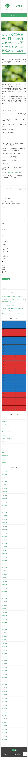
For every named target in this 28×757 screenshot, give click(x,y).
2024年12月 (4, 502)
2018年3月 (4, 705)
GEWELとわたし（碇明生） (7, 189)
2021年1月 (4, 601)
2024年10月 (4, 509)
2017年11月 (4, 718)
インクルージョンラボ (7, 438)
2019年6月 (4, 653)
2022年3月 (4, 567)
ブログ (3, 428)
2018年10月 (4, 681)
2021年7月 (4, 588)
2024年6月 (4, 522)
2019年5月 (4, 657)
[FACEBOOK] (13, 750)
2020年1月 (4, 629)
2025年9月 (4, 488)
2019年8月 (4, 646)
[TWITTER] (15, 750)
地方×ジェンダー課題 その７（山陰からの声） (13, 313)
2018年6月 (4, 694)
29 (15, 406)
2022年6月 (4, 560)
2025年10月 (4, 484)
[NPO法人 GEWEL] (14, 7)
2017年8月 (4, 729)
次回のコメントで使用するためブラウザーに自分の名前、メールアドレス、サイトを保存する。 (5, 250)
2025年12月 (4, 478)
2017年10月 (4, 722)
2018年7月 (4, 691)
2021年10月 (4, 577)
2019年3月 (4, 663)
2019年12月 (4, 632)
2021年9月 (4, 581)
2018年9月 (4, 684)
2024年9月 (4, 512)
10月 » (16, 327)
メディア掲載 (5, 455)
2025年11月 (4, 481)
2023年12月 (4, 533)
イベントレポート (6, 441)
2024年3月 (4, 529)
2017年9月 (4, 725)
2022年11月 (4, 550)
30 (15, 409)
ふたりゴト (4, 417)
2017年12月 (4, 715)
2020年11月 (4, 605)
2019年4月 (4, 660)
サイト (3, 235)
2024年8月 (4, 515)
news (3, 448)
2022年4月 (4, 564)
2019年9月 (4, 643)
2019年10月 (4, 639)
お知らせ (4, 435)
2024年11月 (4, 505)
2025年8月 (4, 491)
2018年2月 (4, 708)
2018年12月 (4, 674)
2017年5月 (4, 739)
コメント (4, 207)
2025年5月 (4, 495)
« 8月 (16, 321)
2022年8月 (4, 557)
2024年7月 (4, 519)
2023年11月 (4, 536)
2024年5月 (4, 526)
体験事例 (4, 462)
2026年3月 (4, 474)
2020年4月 (4, 619)
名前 (3, 223)
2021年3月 (4, 598)
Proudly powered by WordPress (14, 753)
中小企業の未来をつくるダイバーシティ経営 (12, 296)
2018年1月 (4, 712)
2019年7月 (4, 650)
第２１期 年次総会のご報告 (8, 305)
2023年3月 (4, 540)
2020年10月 (4, 608)
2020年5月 (4, 615)
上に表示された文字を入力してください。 (4, 269)
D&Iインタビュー (6, 431)
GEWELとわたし (5, 421)
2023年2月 (4, 543)
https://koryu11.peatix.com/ (14, 172)
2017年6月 (4, 736)
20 (15, 383)
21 (15, 385)
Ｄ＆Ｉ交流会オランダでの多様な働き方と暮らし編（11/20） (20, 190)
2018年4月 (4, 701)
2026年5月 (4, 471)
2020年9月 (4, 612)
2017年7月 (4, 732)
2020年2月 (4, 626)
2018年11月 (4, 677)
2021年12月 (4, 570)
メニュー (15, 15)
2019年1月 (4, 670)
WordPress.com (18, 754)
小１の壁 (4, 424)
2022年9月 (4, 553)
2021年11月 (4, 574)
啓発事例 (4, 452)
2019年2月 (4, 667)
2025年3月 (4, 498)
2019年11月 (4, 636)
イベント (8, 182)
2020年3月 (4, 622)
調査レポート (5, 459)
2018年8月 (4, 687)
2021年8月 (4, 584)
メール (4, 229)
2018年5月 (4, 698)
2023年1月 (4, 546)
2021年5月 (4, 595)
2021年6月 (4, 591)
